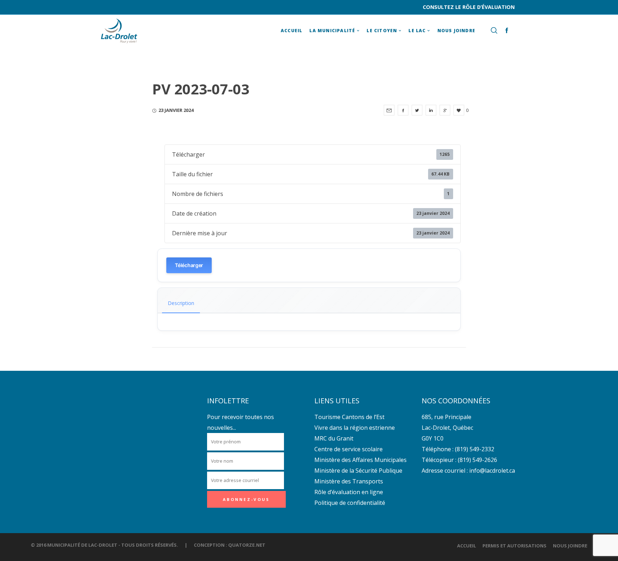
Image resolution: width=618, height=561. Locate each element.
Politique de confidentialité (349, 503)
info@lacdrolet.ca (492, 470)
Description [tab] (181, 303)
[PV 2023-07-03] (389, 110)
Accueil (466, 545)
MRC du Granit (333, 438)
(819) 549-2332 (474, 449)
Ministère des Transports (348, 481)
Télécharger (189, 265)
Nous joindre (570, 545)
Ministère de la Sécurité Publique (358, 470)
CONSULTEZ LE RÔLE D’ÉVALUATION (469, 7)
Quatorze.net (246, 545)
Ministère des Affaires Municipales (360, 460)
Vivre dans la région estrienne (354, 428)
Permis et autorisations (514, 545)
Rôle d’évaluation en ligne (348, 492)
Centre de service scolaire (348, 449)
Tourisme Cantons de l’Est (349, 417)
